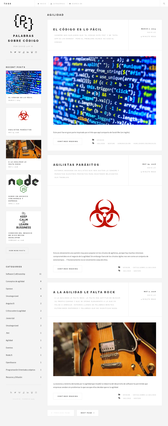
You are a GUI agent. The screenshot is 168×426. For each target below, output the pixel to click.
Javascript (10, 318)
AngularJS (10, 303)
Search (164, 3)
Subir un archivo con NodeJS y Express (18, 198)
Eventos (9, 347)
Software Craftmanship (15, 274)
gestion (111, 143)
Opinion (100, 140)
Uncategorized (12, 325)
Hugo (33, 399)
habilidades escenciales (145, 143)
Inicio (43, 4)
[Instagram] (36, 52)
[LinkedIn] (28, 52)
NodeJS (9, 355)
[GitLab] (19, 52)
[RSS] (11, 52)
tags (8, 4)
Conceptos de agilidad (15, 281)
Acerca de (77, 4)
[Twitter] (15, 52)
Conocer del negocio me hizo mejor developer (20, 235)
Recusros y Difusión (14, 377)
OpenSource (11, 362)
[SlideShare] (32, 52)
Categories (14, 267)
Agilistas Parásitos (76, 164)
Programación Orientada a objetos (20, 369)
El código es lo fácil (77, 29)
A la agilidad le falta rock (84, 292)
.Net (7, 333)
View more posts (17, 250)
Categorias (59, 4)
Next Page (86, 413)
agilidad (101, 143)
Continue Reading (68, 141)
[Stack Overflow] (23, 52)
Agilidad (9, 340)
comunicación (124, 143)
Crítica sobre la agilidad (144, 267)
